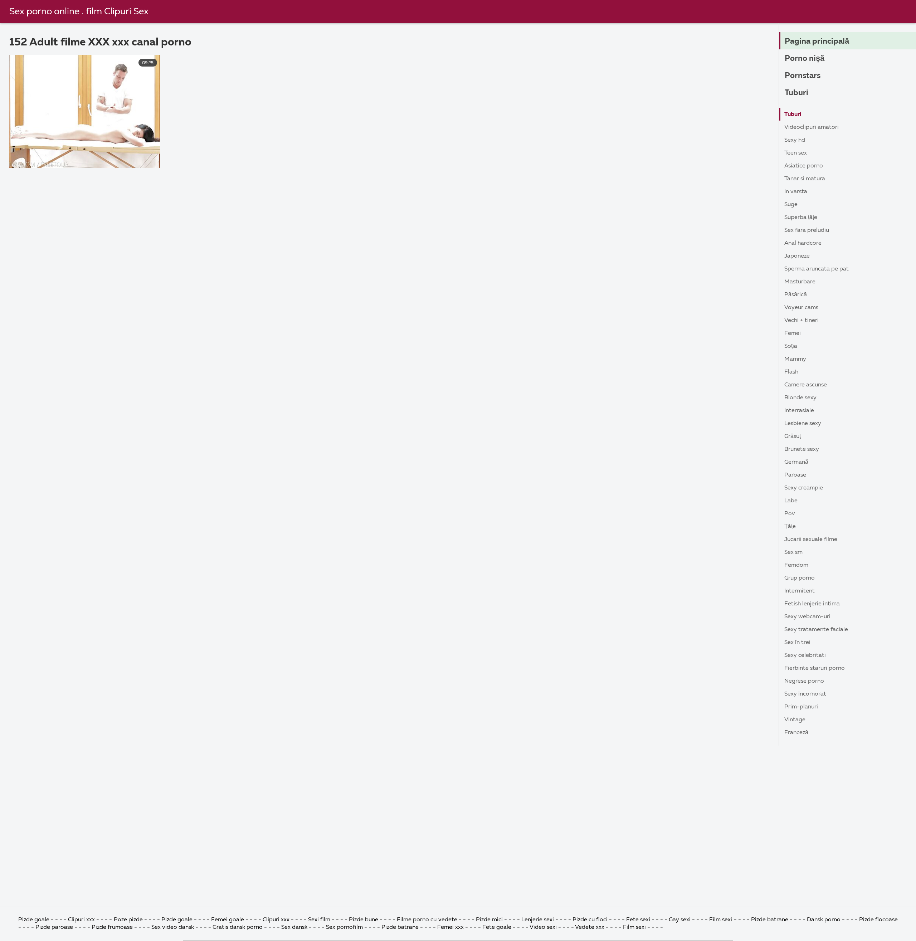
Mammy (795, 359)
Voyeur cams (801, 308)
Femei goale (227, 920)
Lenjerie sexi (537, 920)
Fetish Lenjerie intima (812, 604)
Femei (792, 333)
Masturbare (799, 282)
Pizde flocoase (878, 920)
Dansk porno (824, 920)
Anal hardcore (803, 243)
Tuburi (796, 93)
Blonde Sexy (800, 398)
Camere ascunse (805, 385)
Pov (789, 514)
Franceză (796, 733)
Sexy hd (794, 140)
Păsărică (795, 295)
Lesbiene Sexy (802, 423)
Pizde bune (363, 920)
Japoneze (797, 256)
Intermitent (799, 591)
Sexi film (319, 920)
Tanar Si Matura (804, 179)
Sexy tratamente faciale (816, 630)
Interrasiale (799, 411)
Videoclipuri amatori (811, 127)
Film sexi (720, 920)
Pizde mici (489, 920)
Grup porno (799, 578)
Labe (791, 501)
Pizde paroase (54, 927)
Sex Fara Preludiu (806, 230)
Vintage (794, 720)
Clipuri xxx (81, 920)
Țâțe (790, 527)
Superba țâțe (800, 217)
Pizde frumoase (112, 927)
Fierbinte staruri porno (814, 668)
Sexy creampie (803, 488)
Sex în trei (797, 642)
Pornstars (802, 76)
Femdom (796, 565)
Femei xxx (450, 927)
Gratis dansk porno (238, 927)
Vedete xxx (589, 927)
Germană (796, 462)
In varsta (795, 192)
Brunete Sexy (801, 449)
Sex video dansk (172, 927)
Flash (791, 372)
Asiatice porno (803, 166)
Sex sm (793, 552)
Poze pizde (128, 920)
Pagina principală (817, 41)
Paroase (795, 475)
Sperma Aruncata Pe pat (816, 269)
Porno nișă (804, 59)
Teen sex (795, 153)
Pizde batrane (769, 920)
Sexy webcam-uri (807, 617)
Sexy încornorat (805, 694)
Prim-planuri (801, 707)
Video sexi (543, 927)
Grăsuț (792, 436)
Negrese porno (804, 681)
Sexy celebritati (805, 655)
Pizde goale (33, 920)
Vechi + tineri (801, 320)
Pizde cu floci (590, 920)
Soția (790, 346)
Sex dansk (294, 927)
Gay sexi (680, 920)
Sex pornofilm (344, 927)
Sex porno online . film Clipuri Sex (78, 11)
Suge (791, 205)
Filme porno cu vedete (427, 920)
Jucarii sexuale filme (810, 539)
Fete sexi (638, 920)
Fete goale (496, 927)
